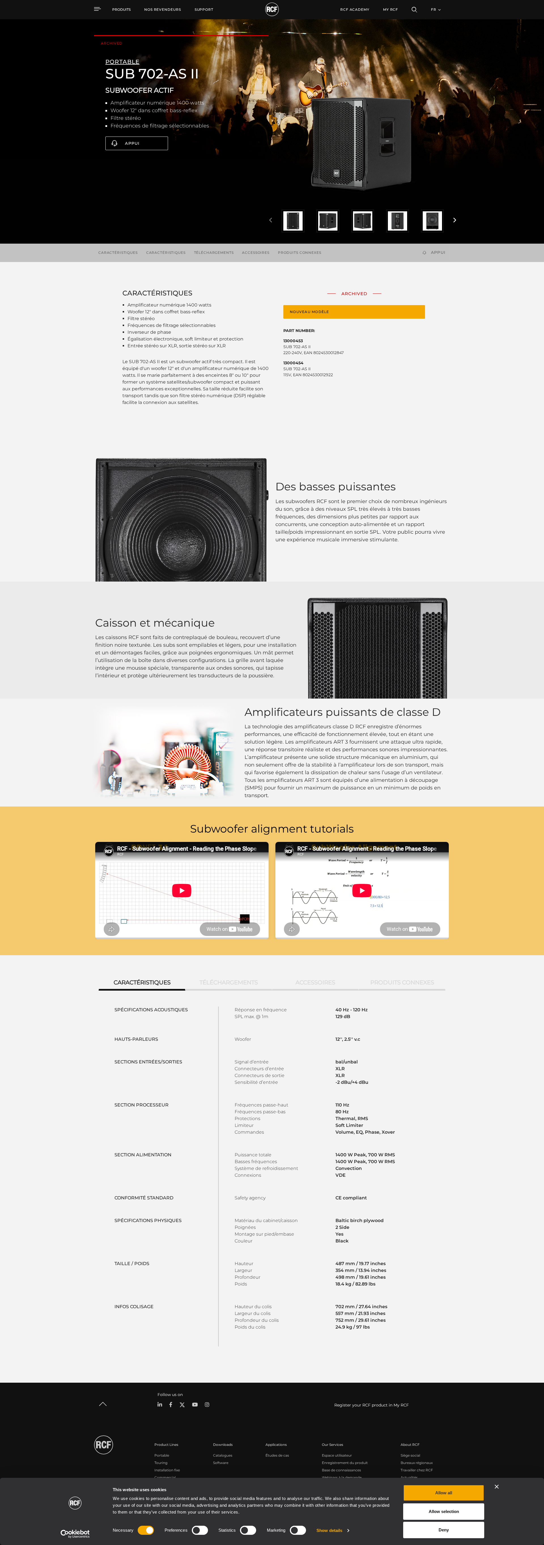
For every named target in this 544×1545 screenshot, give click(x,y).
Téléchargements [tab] (228, 982)
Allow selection (444, 1511)
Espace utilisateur (337, 1455)
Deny (444, 1529)
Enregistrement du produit (345, 1463)
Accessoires (255, 252)
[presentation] (271, 220)
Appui (132, 143)
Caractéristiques (118, 252)
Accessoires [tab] (315, 982)
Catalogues (222, 1455)
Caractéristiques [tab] (142, 982)
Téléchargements (214, 252)
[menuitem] (162, 9)
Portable (161, 1455)
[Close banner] (497, 1487)
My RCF (390, 9)
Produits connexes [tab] (402, 982)
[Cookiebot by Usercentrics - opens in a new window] (75, 1534)
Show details (329, 1530)
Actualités (409, 1477)
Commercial (165, 1477)
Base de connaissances (341, 1470)
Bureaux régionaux (417, 1463)
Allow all (443, 1492)
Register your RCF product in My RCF (371, 1405)
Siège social (410, 1455)
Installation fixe (167, 1470)
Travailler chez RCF (417, 1470)
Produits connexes (299, 252)
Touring (160, 1463)
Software (220, 1463)
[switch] (200, 1530)
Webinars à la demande (342, 1477)
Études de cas (277, 1455)
